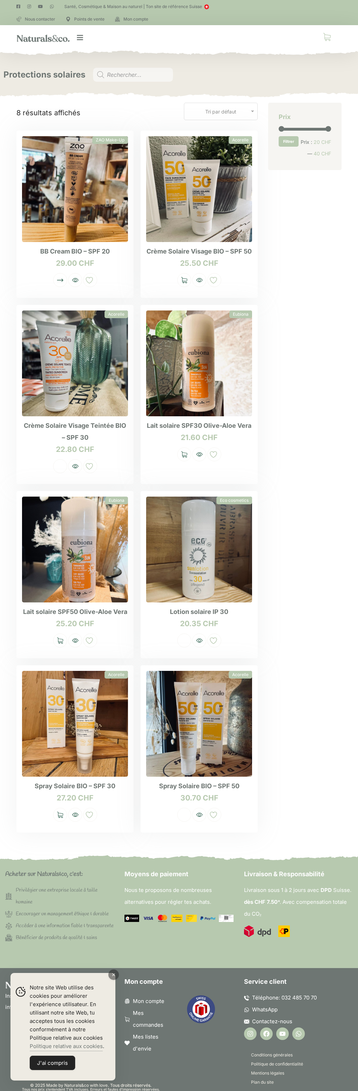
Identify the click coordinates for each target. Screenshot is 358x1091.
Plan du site (262, 1082)
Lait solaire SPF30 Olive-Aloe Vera (199, 425)
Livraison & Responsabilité (284, 874)
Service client (265, 981)
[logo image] (43, 38)
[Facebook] (266, 1033)
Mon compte (135, 19)
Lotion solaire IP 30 (199, 611)
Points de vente (89, 19)
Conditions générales (272, 1054)
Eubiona (241, 314)
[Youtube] (282, 1033)
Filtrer (288, 141)
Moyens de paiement (156, 874)
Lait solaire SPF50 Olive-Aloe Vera (75, 611)
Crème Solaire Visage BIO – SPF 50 (199, 251)
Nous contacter (40, 19)
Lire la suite (60, 466)
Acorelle (240, 139)
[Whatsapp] (298, 1033)
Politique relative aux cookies (66, 1046)
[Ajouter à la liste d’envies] (90, 280)
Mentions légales (267, 1073)
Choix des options (60, 280)
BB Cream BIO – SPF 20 (75, 251)
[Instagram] (250, 1033)
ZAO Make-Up (110, 139)
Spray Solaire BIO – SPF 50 (199, 786)
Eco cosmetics (234, 500)
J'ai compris (52, 1063)
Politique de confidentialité (277, 1064)
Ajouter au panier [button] (184, 280)
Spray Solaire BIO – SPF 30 (75, 786)
